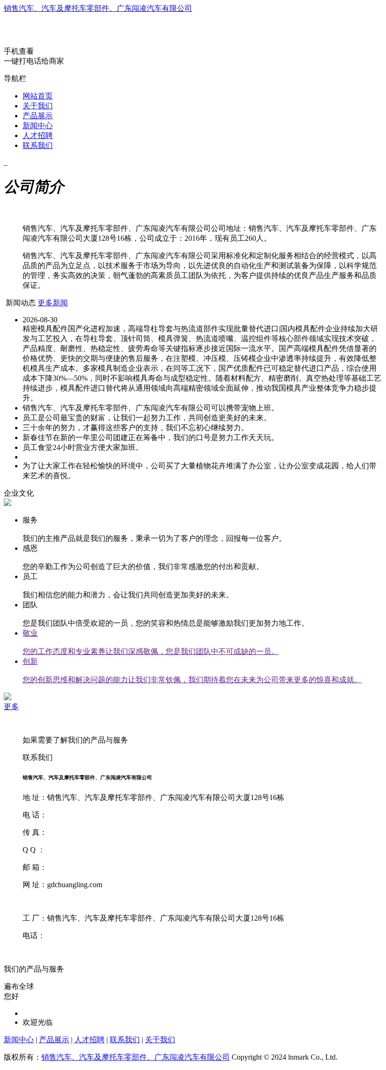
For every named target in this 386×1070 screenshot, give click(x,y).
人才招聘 (38, 135)
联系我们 (38, 145)
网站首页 (38, 96)
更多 (11, 706)
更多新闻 (53, 303)
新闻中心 (38, 126)
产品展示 (38, 116)
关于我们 (38, 106)
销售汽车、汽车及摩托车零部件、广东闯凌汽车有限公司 (98, 8)
